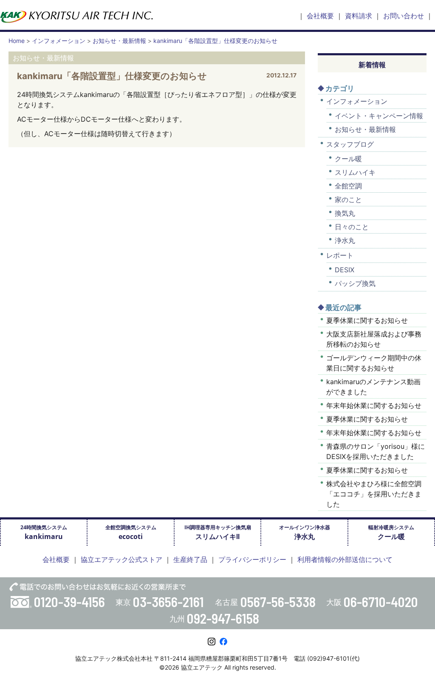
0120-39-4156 (69, 601)
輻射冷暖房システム (391, 532)
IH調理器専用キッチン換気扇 (217, 532)
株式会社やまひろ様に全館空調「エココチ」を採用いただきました (373, 493)
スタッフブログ (350, 144)
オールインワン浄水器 (304, 532)
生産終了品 (190, 559)
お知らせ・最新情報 (365, 129)
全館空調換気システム (130, 532)
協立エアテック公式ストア (121, 559)
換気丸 (345, 213)
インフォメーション (356, 101)
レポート (339, 255)
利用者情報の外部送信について (345, 559)
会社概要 (320, 15)
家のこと (348, 199)
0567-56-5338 (278, 601)
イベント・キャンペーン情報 (379, 115)
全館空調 (348, 186)
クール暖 (348, 158)
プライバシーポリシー (252, 559)
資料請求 (358, 15)
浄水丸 (345, 240)
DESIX (344, 269)
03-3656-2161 (168, 601)
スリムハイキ (355, 172)
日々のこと (352, 226)
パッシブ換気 (355, 283)
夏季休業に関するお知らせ (367, 320)
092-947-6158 (223, 618)
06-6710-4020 (381, 601)
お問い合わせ (403, 15)
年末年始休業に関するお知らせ (373, 405)
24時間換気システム (43, 532)
